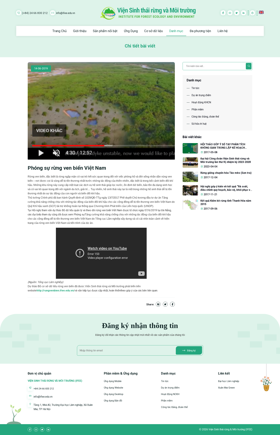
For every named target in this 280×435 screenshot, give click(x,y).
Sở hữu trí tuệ (199, 123)
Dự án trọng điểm (201, 95)
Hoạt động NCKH (170, 394)
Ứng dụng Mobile (113, 381)
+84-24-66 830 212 (44, 388)
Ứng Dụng (131, 31)
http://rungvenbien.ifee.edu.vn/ (56, 290)
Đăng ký (191, 350)
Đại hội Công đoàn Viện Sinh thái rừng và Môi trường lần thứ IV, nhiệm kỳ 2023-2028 (225, 160)
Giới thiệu (79, 31)
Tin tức (195, 88)
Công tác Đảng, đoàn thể (205, 116)
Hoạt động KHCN (201, 102)
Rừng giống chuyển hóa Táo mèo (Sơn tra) (225, 172)
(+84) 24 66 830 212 (35, 13)
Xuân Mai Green (226, 387)
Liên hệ (222, 31)
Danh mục (176, 31)
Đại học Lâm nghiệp (228, 381)
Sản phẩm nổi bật (105, 31)
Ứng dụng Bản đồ (113, 400)
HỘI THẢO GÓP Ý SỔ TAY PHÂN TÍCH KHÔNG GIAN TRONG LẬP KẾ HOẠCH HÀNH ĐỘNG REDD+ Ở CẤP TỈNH (222, 146)
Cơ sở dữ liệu (153, 31)
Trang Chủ (59, 31)
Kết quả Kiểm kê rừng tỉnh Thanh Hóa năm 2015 (225, 202)
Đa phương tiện (200, 31)
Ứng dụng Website (113, 387)
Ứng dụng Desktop (113, 394)
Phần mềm (198, 109)
